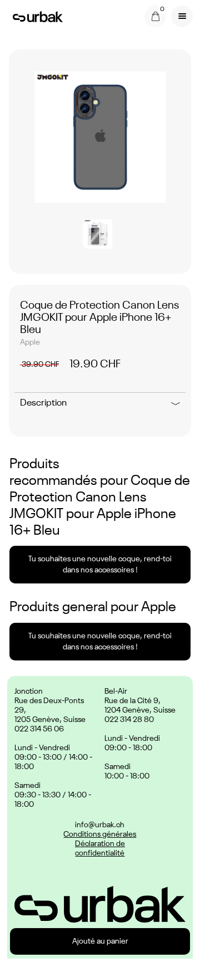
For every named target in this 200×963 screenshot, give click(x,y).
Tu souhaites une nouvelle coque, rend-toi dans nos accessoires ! (100, 564)
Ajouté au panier (100, 941)
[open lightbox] (100, 137)
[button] (155, 16)
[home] (35, 16)
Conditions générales (99, 834)
